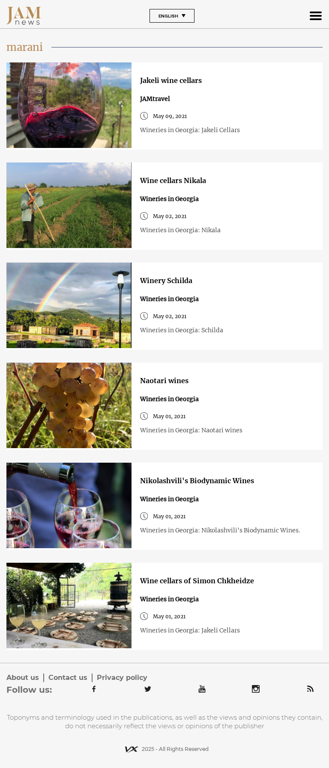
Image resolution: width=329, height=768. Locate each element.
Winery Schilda (166, 280)
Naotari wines (164, 380)
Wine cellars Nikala (173, 180)
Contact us (67, 677)
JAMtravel (155, 99)
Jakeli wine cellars (171, 80)
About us (22, 677)
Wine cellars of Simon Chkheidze (197, 580)
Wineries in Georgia (169, 199)
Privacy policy (122, 677)
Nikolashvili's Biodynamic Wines (197, 480)
